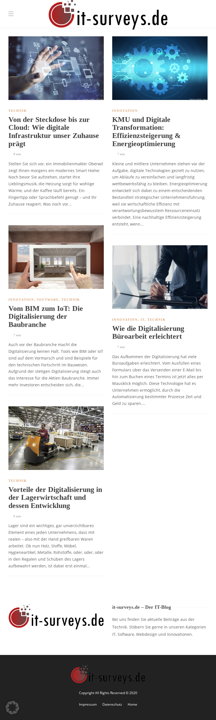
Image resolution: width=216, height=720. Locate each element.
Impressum (88, 704)
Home (132, 704)
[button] (12, 707)
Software (48, 299)
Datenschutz (112, 704)
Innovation (125, 110)
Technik (17, 110)
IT (143, 319)
